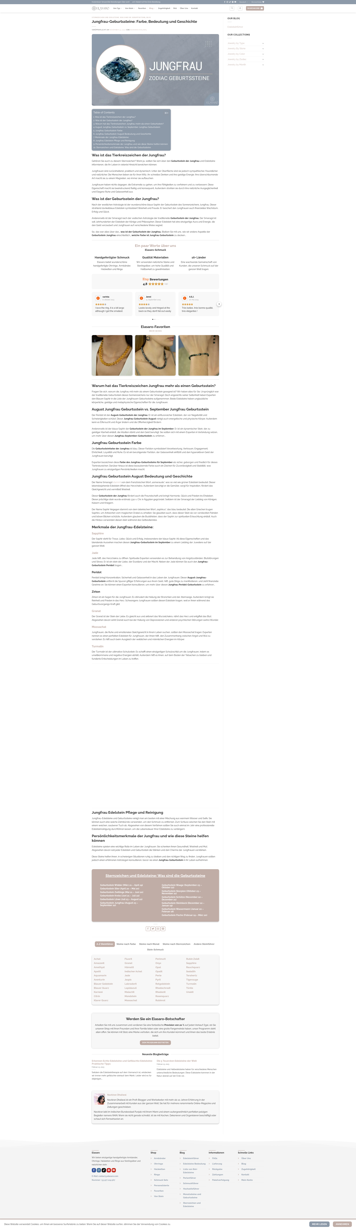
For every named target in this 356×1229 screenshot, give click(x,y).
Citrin (97, 996)
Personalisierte (161, 1185)
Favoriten (142, 8)
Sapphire (191, 963)
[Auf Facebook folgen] (225, 2)
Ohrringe (158, 1164)
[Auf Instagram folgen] (227, 2)
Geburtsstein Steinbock (174, 903)
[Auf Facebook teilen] (148, 928)
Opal (158, 967)
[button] (92, 304)
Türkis (189, 988)
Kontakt (194, 8)
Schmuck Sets (161, 1180)
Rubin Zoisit (192, 958)
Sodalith (191, 971)
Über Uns (184, 8)
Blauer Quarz (101, 988)
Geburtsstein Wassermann (176, 909)
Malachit (129, 992)
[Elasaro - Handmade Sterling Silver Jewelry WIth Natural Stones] (100, 8)
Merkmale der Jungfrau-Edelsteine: (112, 137)
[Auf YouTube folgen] (235, 2)
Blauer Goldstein (103, 983)
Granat (128, 963)
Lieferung (217, 1164)
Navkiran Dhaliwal (138, 30)
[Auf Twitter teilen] (153, 928)
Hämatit (129, 967)
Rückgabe (217, 1169)
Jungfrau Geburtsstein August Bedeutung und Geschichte (123, 134)
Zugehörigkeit (164, 8)
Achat (97, 958)
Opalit (158, 971)
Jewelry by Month (237, 64)
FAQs (214, 1158)
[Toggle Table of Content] (165, 113)
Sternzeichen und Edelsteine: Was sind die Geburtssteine (118, 17)
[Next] (219, 356)
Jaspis (128, 979)
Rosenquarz (162, 996)
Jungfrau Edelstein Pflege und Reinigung (115, 140)
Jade (127, 975)
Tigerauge (192, 979)
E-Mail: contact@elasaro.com (105, 1176)
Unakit (190, 992)
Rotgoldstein (162, 983)
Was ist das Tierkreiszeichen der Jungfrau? (115, 117)
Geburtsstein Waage (173, 885)
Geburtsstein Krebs (110, 895)
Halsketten (159, 1169)
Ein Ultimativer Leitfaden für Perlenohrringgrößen (185, 1060)
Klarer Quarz (101, 1000)
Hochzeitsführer (191, 1189)
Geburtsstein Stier (110, 888)
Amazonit (99, 963)
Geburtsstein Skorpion (174, 891)
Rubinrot (160, 1000)
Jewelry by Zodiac (237, 59)
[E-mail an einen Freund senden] (158, 928)
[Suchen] (232, 8)
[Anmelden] (240, 8)
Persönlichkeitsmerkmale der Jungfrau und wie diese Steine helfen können (131, 144)
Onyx (158, 963)
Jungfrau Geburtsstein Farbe (109, 130)
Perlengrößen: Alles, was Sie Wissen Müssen (116, 1060)
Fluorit (128, 958)
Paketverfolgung (220, 1180)
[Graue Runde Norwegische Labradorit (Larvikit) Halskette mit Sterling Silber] (155, 355)
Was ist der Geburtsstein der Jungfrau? (113, 120)
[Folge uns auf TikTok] (230, 2)
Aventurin (99, 979)
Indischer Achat (133, 971)
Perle (158, 975)
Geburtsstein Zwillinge (112, 892)
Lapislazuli (131, 988)
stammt (116, 482)
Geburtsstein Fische (172, 915)
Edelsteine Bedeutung (194, 1164)
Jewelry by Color (236, 54)
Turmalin (191, 983)
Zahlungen (217, 1174)
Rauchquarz (193, 967)
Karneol (98, 992)
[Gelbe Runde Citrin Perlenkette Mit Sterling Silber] (112, 355)
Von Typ (116, 8)
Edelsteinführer (235, 27)
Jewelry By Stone (236, 48)
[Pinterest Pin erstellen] (163, 928)
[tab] (105, 944)
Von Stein (129, 8)
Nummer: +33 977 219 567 (103, 1180)
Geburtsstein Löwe (110, 899)
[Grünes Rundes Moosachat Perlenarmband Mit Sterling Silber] (198, 355)
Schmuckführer (190, 1183)
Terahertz (191, 975)
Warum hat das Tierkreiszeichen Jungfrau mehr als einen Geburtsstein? (129, 124)
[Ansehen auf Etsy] (98, 298)
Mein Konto (247, 1180)
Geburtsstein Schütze (173, 897)
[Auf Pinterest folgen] (232, 2)
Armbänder (160, 1158)
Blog (151, 8)
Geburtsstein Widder (111, 885)
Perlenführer (189, 1178)
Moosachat (131, 1000)
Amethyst (99, 967)
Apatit (97, 971)
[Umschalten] (263, 43)
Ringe (157, 1174)
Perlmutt (160, 958)
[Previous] (92, 356)
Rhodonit (160, 992)
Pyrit (158, 979)
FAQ (175, 8)
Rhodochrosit (162, 988)
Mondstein (130, 996)
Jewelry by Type (236, 43)
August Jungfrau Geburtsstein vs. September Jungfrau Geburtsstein (127, 127)
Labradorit (131, 983)
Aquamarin (100, 975)
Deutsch (242, 2)
